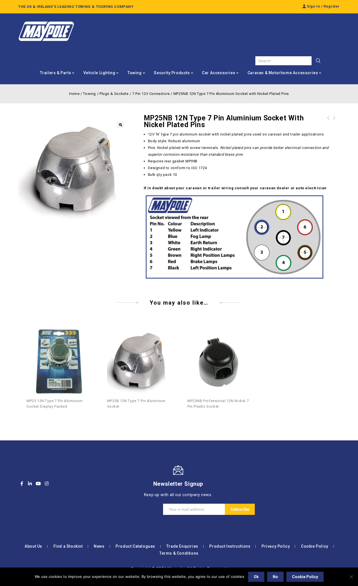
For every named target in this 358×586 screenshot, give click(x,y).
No (275, 577)
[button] (120, 125)
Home (74, 94)
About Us (33, 546)
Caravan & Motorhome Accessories (283, 73)
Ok (256, 577)
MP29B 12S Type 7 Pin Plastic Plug (328, 121)
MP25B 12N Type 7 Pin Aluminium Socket (334, 125)
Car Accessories (218, 73)
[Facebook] (21, 483)
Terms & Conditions (179, 553)
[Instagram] (46, 483)
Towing (135, 73)
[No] (351, 577)
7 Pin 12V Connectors (151, 94)
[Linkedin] (30, 483)
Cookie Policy (314, 546)
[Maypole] (46, 31)
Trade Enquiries (182, 546)
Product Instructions (229, 546)
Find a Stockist (68, 546)
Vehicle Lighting (99, 73)
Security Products (172, 73)
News (99, 546)
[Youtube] (38, 483)
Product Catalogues (135, 546)
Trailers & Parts (55, 73)
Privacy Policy (276, 546)
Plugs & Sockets (114, 94)
